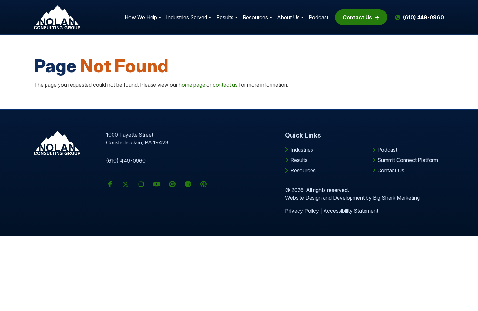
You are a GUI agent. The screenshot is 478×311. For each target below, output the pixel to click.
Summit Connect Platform (408, 160)
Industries (301, 149)
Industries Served (186, 17)
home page (192, 84)
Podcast (318, 17)
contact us (225, 84)
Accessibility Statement (350, 211)
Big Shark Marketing (396, 198)
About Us (288, 17)
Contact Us (357, 17)
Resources (255, 17)
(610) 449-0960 (126, 160)
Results (224, 17)
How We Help (141, 17)
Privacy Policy (302, 211)
